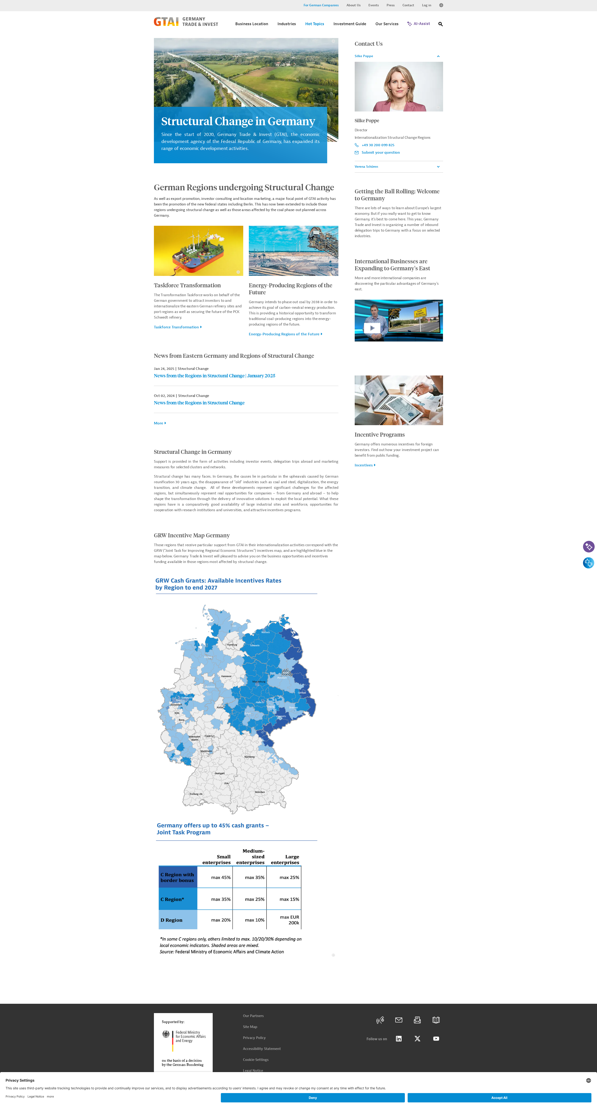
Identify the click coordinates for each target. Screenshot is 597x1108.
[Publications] (436, 1020)
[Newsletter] (417, 1020)
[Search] (440, 25)
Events (373, 5)
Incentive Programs (380, 434)
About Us (354, 5)
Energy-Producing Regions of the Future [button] (284, 334)
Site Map (250, 1027)
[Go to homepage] (186, 25)
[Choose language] (441, 5)
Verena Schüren (366, 167)
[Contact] (399, 1020)
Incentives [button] (364, 465)
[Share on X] (417, 1039)
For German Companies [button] (321, 5)
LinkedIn (399, 1039)
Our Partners (253, 1016)
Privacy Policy (254, 1038)
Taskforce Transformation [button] (176, 327)
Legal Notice (253, 1071)
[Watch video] (399, 324)
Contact (408, 5)
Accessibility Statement (262, 1049)
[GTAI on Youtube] (436, 1039)
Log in (426, 5)
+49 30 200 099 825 (378, 145)
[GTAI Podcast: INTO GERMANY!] (380, 1020)
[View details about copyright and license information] (333, 41)
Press (391, 5)
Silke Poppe (364, 56)
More (158, 423)
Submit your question (381, 152)
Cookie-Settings (256, 1060)
